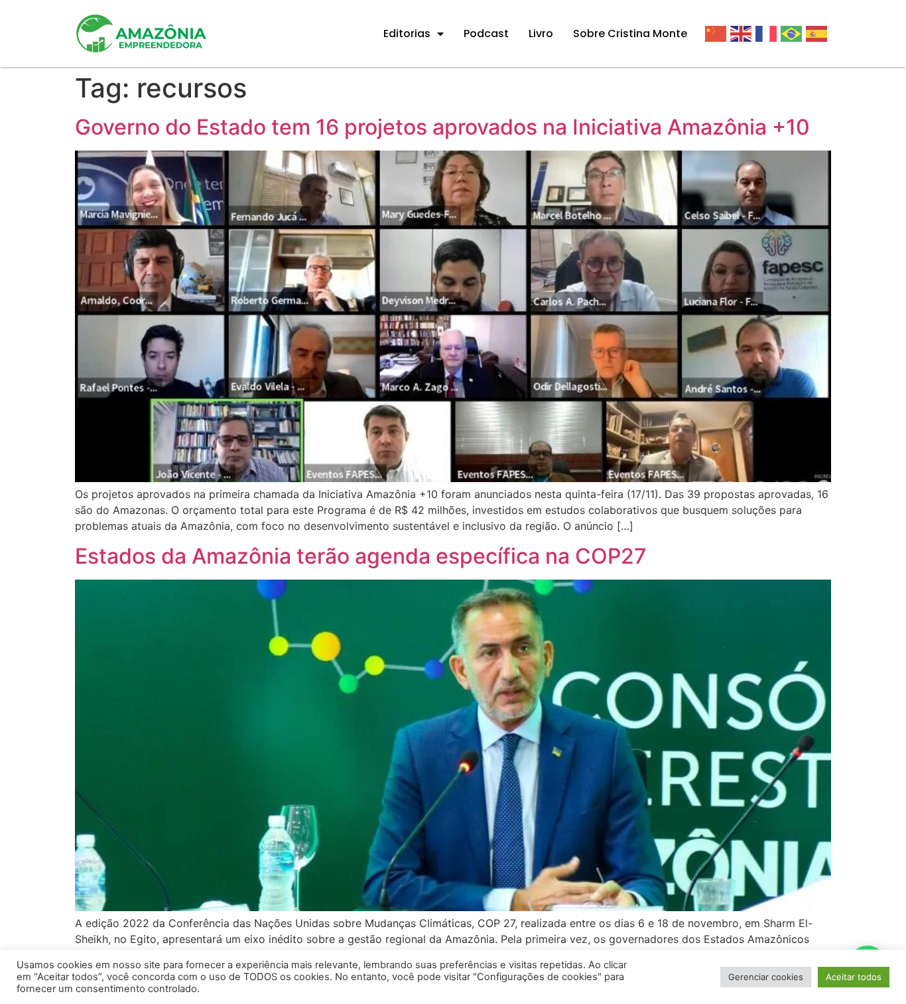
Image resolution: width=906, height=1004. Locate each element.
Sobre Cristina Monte (630, 33)
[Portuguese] (793, 33)
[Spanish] (818, 33)
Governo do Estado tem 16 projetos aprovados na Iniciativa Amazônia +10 (442, 127)
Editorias (406, 33)
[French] (768, 33)
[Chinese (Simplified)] (717, 33)
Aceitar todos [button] (853, 977)
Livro (541, 33)
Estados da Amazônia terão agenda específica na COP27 (361, 556)
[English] (742, 33)
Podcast (486, 33)
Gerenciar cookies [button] (765, 977)
